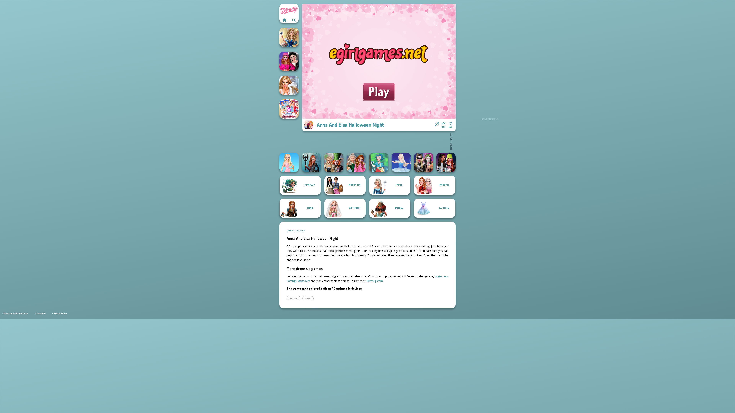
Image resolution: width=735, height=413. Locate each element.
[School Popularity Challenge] (356, 162)
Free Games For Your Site (16, 313)
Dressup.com (374, 281)
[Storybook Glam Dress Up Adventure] (289, 37)
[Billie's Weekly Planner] (423, 162)
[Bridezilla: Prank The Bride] (289, 85)
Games (290, 230)
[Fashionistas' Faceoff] (446, 162)
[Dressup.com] (284, 20)
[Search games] (294, 20)
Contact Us (40, 313)
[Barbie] (289, 162)
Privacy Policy (60, 313)
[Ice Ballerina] (401, 162)
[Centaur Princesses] (311, 162)
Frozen (308, 298)
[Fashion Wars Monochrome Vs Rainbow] (289, 61)
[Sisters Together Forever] (289, 109)
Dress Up (300, 230)
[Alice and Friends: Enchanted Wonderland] (333, 162)
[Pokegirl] (378, 162)
